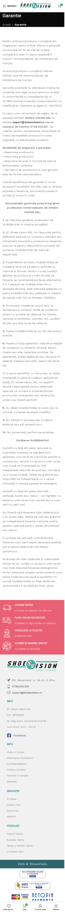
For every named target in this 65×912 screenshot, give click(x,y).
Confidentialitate (16, 763)
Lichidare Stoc (15, 851)
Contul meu (13, 804)
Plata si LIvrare (15, 752)
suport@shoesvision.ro (28, 122)
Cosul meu (13, 810)
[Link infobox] (32, 608)
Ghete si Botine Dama (20, 845)
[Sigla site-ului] (35, 5)
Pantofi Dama (15, 833)
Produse (11, 799)
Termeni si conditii (17, 775)
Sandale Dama (15, 839)
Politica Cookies (16, 769)
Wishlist (11, 816)
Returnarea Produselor (20, 758)
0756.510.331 (20, 686)
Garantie (12, 781)
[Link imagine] (33, 873)
